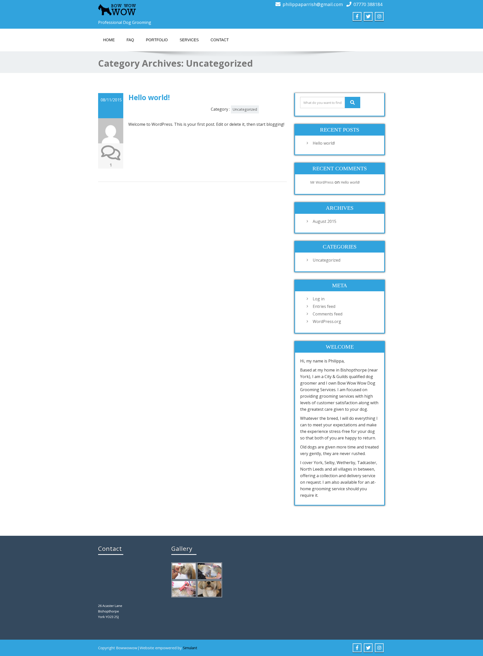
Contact (220, 40)
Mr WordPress (322, 182)
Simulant (190, 647)
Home (109, 40)
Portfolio (157, 40)
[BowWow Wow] (117, 8)
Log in (319, 298)
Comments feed (327, 313)
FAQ (130, 40)
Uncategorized (245, 109)
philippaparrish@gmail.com (313, 4)
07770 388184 (367, 4)
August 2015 (324, 221)
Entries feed (324, 306)
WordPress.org (327, 321)
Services (189, 40)
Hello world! (149, 97)
